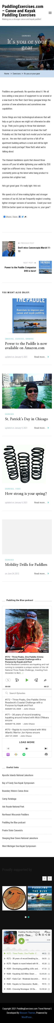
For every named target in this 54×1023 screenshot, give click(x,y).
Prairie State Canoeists (12, 830)
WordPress (27, 1017)
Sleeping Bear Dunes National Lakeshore (20, 838)
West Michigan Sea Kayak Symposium (19, 846)
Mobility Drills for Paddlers (26, 565)
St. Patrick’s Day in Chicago (26, 419)
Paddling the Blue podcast (13, 822)
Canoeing (9, 339)
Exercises (26, 36)
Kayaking (30, 339)
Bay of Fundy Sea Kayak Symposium (18, 783)
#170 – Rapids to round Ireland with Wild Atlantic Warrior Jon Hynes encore (25, 731)
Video (18, 489)
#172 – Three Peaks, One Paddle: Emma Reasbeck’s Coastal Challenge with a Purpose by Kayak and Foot (25, 702)
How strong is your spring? (26, 494)
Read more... (40, 357)
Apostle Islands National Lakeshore (17, 775)
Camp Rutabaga (9, 799)
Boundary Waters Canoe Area (15, 791)
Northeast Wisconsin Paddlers (15, 814)
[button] (50, 878)
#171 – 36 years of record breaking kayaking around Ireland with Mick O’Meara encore (27, 717)
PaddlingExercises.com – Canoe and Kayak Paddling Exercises (22, 10)
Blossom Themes (27, 1012)
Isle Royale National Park (13, 806)
